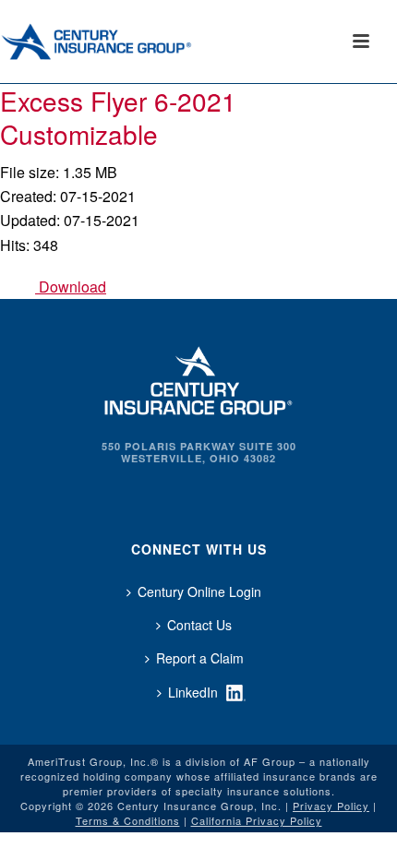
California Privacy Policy (256, 820)
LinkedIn (193, 692)
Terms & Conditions (128, 820)
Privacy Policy (331, 805)
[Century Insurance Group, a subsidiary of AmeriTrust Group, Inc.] (198, 378)
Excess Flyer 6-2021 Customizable (118, 117)
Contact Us (199, 624)
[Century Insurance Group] (121, 41)
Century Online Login (199, 591)
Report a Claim (200, 658)
